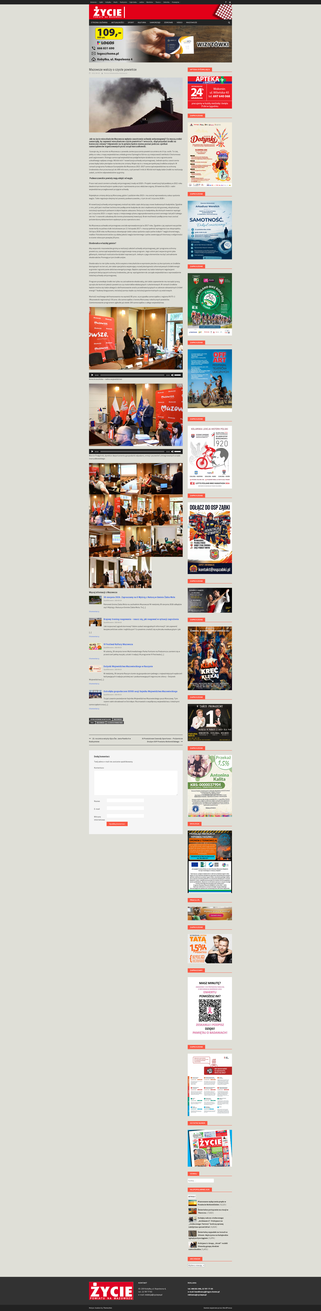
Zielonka (166, 2)
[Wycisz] (172, 375)
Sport (131, 22)
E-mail (97, 809)
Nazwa (97, 801)
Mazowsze (191, 22)
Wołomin (93, 2)
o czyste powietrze (115, 723)
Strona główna (99, 22)
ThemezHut (107, 1308)
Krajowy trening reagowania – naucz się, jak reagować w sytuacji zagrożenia (141, 619)
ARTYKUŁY (191, 1196)
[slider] (177, 375)
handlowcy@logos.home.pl (207, 1291)
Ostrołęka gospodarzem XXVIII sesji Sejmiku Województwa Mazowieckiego (140, 691)
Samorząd (155, 22)
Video (179, 22)
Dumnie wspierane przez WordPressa (218, 1308)
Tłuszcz (158, 2)
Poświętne (175, 2)
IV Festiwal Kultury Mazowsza (118, 644)
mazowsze (123, 73)
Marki (115, 2)
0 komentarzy (94, 611)
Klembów (149, 2)
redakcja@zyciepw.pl (153, 1294)
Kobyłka (108, 2)
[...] (144, 607)
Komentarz (99, 767)
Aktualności (117, 22)
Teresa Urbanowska (111, 73)
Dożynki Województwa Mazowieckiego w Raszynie (128, 666)
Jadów (141, 2)
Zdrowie (168, 22)
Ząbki (101, 2)
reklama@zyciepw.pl (197, 1294)
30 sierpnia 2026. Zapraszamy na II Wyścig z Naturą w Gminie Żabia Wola (139, 597)
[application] (136, 375)
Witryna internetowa (99, 818)
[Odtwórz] (92, 375)
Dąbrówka (133, 2)
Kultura (142, 22)
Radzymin (123, 2)
